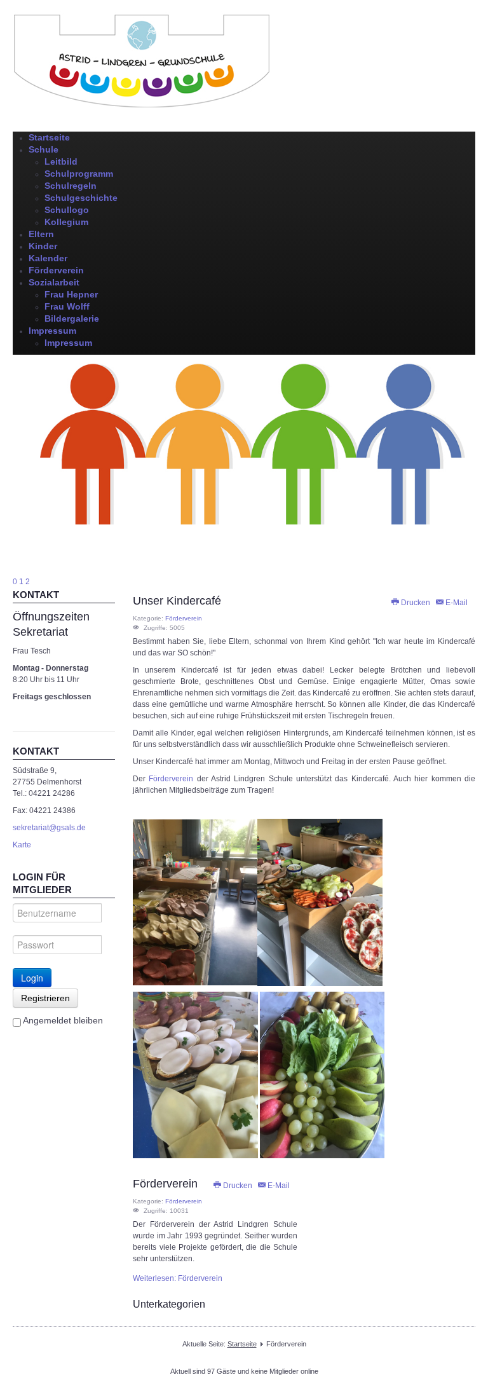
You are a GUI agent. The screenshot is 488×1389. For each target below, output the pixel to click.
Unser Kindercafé (177, 600)
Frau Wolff (67, 306)
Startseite (49, 137)
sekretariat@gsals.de (49, 827)
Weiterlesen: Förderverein (177, 1278)
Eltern (41, 234)
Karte (22, 844)
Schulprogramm (78, 173)
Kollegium (66, 222)
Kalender (48, 258)
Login (32, 977)
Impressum (52, 330)
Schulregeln (70, 186)
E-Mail (456, 602)
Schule (43, 149)
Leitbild (61, 161)
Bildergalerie (71, 318)
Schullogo (66, 210)
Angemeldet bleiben (62, 1020)
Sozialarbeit (54, 282)
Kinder (43, 246)
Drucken (415, 602)
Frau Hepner (71, 294)
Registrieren (45, 998)
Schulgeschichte (81, 198)
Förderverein (56, 270)
